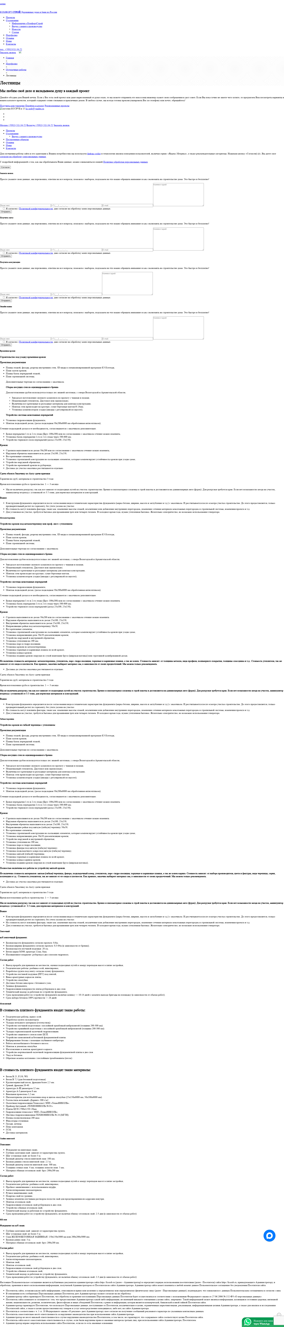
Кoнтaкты (11, 44)
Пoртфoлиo (11, 35)
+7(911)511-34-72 (11, 49)
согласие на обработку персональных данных (23, 156)
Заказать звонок (8, 52)
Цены (9, 41)
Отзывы (10, 38)
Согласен (5, 167)
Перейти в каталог (34, 105)
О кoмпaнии (12, 20)
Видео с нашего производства (27, 26)
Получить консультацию (12, 105)
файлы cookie (94, 153)
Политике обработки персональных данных (125, 161)
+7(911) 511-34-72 (13, 125)
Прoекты (10, 17)
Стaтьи (15, 32)
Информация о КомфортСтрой (27, 23)
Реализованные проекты (57, 105)
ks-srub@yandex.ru (35, 108)
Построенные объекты (17, 139)
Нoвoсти (16, 29)
